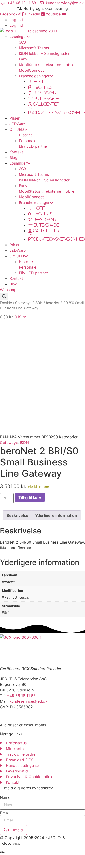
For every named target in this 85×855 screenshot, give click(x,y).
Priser (14, 118)
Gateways (23, 303)
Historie (26, 135)
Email (5, 813)
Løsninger (18, 36)
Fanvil (24, 59)
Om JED (16, 129)
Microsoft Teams (34, 47)
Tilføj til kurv (29, 497)
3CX (22, 42)
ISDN (38, 303)
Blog (13, 157)
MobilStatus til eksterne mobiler (47, 64)
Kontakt (16, 152)
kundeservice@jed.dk (28, 701)
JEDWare (17, 123)
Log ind (16, 19)
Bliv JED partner (33, 146)
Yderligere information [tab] (56, 515)
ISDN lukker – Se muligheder (44, 53)
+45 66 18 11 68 (21, 695)
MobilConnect (31, 70)
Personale (27, 140)
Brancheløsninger (34, 76)
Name (5, 797)
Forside (6, 303)
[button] (4, 296)
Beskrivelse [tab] (17, 515)
